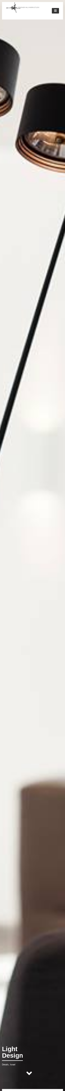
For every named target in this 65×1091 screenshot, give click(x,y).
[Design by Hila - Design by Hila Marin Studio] (23, 12)
